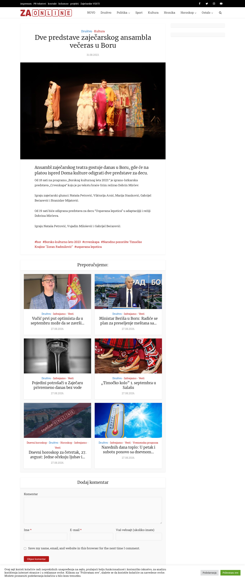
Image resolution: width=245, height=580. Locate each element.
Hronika (169, 12)
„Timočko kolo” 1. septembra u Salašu (128, 385)
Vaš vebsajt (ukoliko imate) (135, 530)
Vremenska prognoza (145, 442)
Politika (122, 12)
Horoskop (187, 12)
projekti (74, 3)
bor (38, 242)
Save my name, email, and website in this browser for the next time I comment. (84, 548)
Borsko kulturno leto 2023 (62, 242)
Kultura (153, 12)
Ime (28, 530)
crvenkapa (91, 242)
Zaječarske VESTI (90, 3)
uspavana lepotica (89, 247)
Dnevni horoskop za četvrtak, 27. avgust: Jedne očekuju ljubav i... (57, 454)
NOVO (91, 12)
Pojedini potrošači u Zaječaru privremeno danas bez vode (57, 385)
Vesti (71, 313)
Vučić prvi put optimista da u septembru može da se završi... (57, 320)
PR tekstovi (40, 3)
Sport (139, 12)
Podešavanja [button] (209, 572)
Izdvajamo (59, 313)
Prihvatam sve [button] (230, 572)
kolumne (63, 3)
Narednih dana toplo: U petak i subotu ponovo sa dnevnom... (128, 449)
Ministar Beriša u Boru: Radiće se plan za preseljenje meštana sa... (128, 320)
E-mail (76, 530)
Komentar (31, 494)
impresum (26, 3)
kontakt (52, 3)
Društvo (106, 12)
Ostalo (206, 12)
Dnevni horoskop (37, 442)
